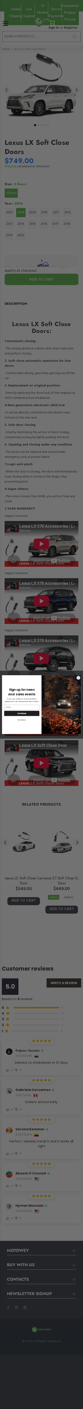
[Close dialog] (78, 677)
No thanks (22, 719)
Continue (21, 713)
